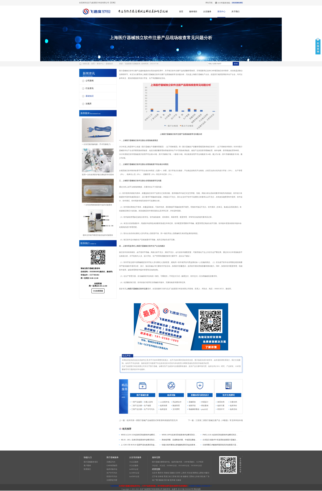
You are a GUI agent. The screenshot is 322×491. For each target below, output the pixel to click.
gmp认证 (204, 409)
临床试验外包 (112, 469)
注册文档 (233, 402)
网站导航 (209, 3)
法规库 (89, 104)
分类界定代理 (112, 480)
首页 (181, 11)
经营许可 (220, 409)
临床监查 (163, 409)
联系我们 (87, 469)
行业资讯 (90, 88)
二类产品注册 (136, 406)
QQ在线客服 (98, 291)
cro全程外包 (164, 402)
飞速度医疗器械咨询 (132, 64)
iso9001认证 (133, 469)
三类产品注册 (136, 409)
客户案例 (87, 465)
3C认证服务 (133, 465)
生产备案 (147, 406)
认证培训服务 (135, 457)
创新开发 (192, 406)
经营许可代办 (112, 476)
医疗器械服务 (113, 457)
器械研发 (192, 402)
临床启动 (233, 409)
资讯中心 (221, 11)
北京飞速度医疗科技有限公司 (151, 489)
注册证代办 (111, 462)
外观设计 (204, 402)
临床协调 (163, 406)
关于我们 (235, 11)
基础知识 (109, 64)
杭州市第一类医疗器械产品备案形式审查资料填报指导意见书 (152, 420)
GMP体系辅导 (112, 465)
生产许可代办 (149, 409)
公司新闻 (90, 81)
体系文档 (220, 402)
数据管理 (176, 406)
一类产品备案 (136, 402)
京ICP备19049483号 (185, 489)
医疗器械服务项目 (91, 462)
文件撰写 (176, 409)
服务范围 (156, 457)
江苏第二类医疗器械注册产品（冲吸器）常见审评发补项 (219, 420)
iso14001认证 (134, 473)
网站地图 (197, 489)
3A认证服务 (133, 462)
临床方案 (220, 406)
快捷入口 (88, 457)
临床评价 (233, 406)
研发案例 (204, 406)
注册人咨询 (148, 402)
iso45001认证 (134, 476)
